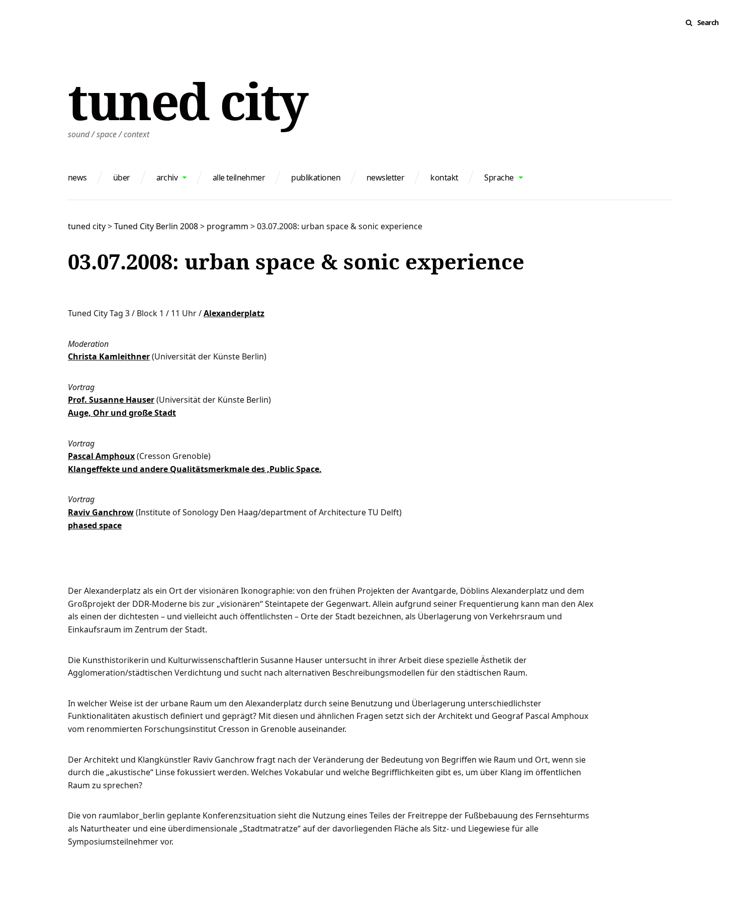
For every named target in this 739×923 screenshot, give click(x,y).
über (121, 177)
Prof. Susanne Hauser (111, 399)
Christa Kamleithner (109, 356)
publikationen (315, 177)
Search (708, 22)
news (77, 177)
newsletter (385, 177)
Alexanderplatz (234, 313)
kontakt (444, 177)
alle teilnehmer (239, 177)
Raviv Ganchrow (101, 512)
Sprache (498, 177)
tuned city (187, 100)
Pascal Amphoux (101, 455)
